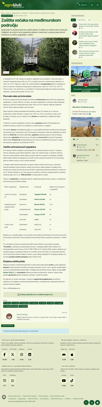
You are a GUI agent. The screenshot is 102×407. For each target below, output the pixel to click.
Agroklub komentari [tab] (7, 325)
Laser (36, 219)
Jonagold (59, 303)
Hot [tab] (73, 20)
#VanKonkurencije (87, 107)
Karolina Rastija (22, 314)
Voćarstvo (25, 13)
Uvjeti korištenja (33, 398)
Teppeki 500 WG (40, 194)
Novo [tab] (89, 20)
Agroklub (25, 401)
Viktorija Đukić (82, 100)
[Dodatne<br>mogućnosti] (97, 402)
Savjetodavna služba (11, 306)
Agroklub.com (16, 13)
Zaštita (43, 303)
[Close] (91, 4)
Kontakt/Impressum (57, 398)
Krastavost (25, 303)
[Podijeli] (91, 402)
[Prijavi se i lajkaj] (86, 402)
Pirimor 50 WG (39, 199)
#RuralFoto (76, 107)
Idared (51, 303)
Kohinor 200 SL (8, 272)
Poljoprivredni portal (14, 396)
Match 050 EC (39, 204)
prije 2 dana (83, 102)
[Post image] (86, 127)
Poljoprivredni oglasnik (30, 396)
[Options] (97, 100)
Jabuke (8, 303)
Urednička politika (78, 398)
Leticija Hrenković (83, 155)
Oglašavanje (22, 398)
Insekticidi (24, 306)
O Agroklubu (12, 398)
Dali (63, 270)
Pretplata (67, 398)
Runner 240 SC (39, 209)
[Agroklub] (13, 5)
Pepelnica (34, 303)
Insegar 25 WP (39, 214)
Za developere (44, 398)
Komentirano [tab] (81, 20)
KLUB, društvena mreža (57, 396)
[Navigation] (97, 4)
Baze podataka (43, 396)
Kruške (16, 303)
